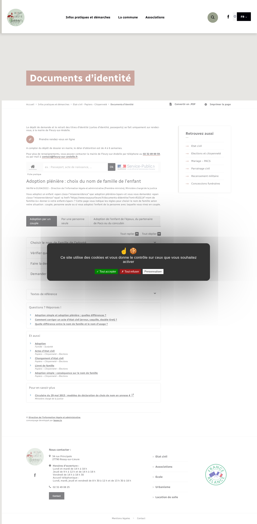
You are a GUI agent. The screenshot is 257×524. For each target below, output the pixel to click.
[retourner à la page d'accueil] (15, 17)
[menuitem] (88, 17)
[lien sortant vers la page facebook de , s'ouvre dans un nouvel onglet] (228, 17)
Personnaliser (153, 271)
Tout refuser (131, 271)
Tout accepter (107, 271)
